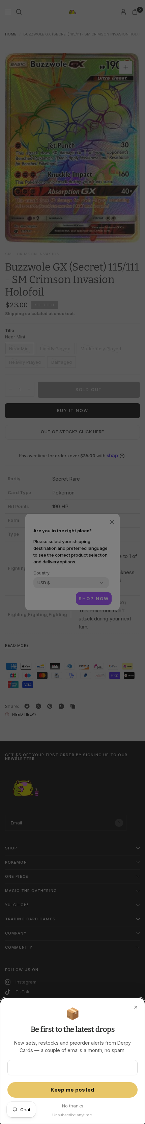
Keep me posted (72, 1090)
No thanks (72, 1105)
